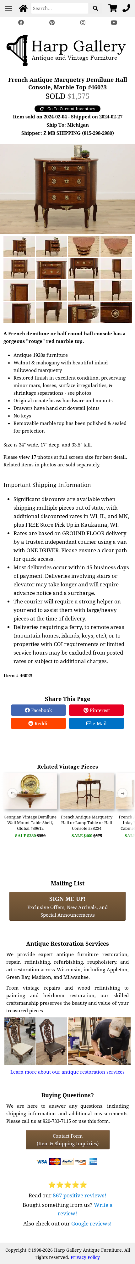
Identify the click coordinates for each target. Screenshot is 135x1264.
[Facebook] (21, 22)
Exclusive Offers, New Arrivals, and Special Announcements (67, 906)
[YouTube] (113, 22)
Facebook (41, 710)
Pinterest (99, 710)
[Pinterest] (52, 22)
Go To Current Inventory (71, 108)
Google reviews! (91, 1223)
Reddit (41, 723)
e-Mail (99, 723)
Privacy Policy (85, 1257)
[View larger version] (67, 188)
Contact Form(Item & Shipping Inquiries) (68, 1140)
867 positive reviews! (79, 1195)
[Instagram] (83, 22)
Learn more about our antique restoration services (67, 1072)
